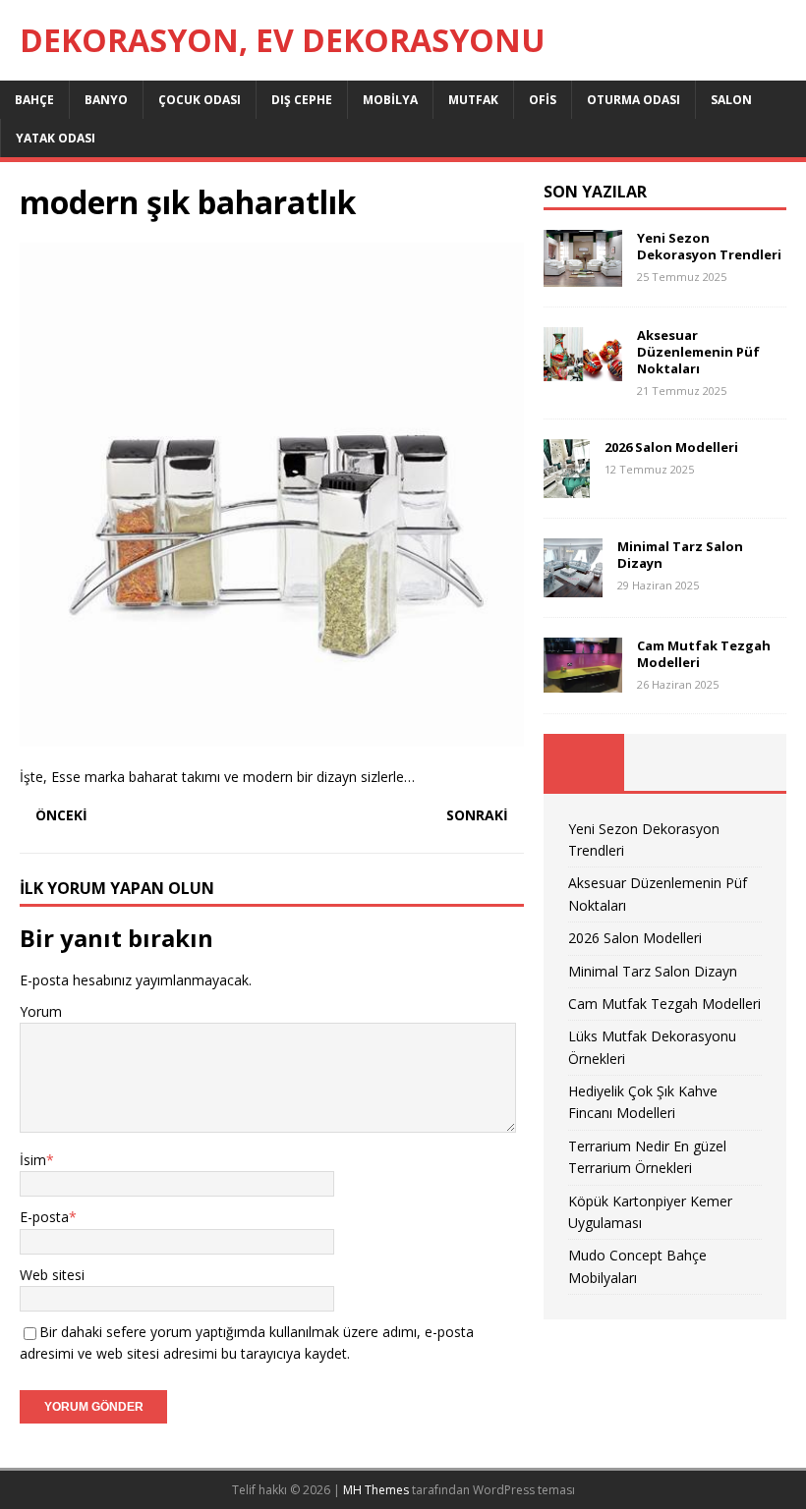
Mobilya (390, 99)
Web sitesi (52, 1274)
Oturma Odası (633, 99)
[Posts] (584, 762)
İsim (33, 1159)
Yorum (41, 1011)
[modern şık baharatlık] (272, 735)
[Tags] (664, 762)
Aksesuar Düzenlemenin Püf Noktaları (698, 351)
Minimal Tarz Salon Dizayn (680, 554)
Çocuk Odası (199, 99)
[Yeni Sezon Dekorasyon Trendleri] (583, 275)
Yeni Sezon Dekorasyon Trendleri (709, 246)
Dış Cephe (301, 99)
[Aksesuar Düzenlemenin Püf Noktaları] (583, 370)
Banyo (106, 99)
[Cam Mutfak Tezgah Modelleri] (583, 680)
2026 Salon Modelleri (671, 447)
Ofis (542, 99)
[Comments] (746, 762)
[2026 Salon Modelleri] (567, 486)
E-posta (44, 1216)
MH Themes (376, 1489)
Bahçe (34, 99)
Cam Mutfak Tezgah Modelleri (704, 654)
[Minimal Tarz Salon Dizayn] (573, 586)
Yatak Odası (55, 138)
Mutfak (473, 99)
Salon (731, 99)
